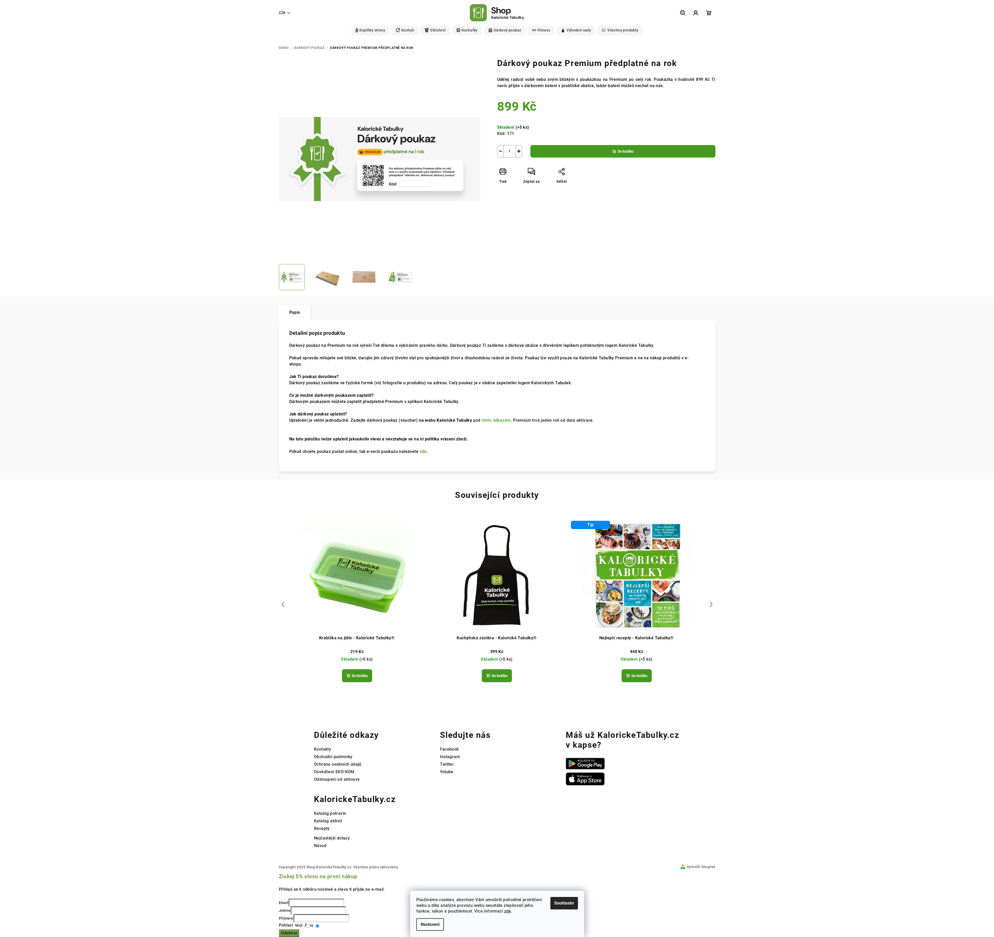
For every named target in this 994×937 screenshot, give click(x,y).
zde (507, 911)
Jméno (285, 910)
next (711, 604)
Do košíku (626, 151)
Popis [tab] (294, 312)
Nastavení (430, 924)
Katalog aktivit (328, 820)
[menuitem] (370, 30)
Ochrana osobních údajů (337, 764)
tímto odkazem (496, 420)
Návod (320, 845)
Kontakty (322, 749)
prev (283, 604)
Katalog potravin (330, 813)
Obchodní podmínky (333, 756)
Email (284, 903)
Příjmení (286, 918)
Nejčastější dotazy (332, 838)
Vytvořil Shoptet (701, 867)
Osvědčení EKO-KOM (334, 771)
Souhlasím (564, 903)
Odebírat (289, 933)
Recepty (322, 828)
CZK (282, 13)
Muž (298, 925)
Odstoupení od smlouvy (337, 779)
